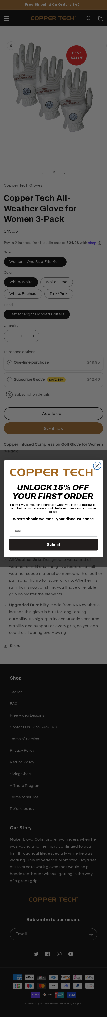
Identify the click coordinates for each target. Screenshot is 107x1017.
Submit (53, 544)
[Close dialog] (97, 466)
